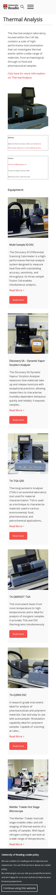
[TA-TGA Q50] (28, 453)
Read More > (16, 290)
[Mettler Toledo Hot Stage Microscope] (28, 779)
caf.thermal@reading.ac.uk (17, 164)
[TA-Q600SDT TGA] (28, 569)
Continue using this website (19, 888)
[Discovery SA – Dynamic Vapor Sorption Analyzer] (28, 333)
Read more (18, 299)
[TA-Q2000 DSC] (28, 667)
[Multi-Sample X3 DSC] (28, 217)
